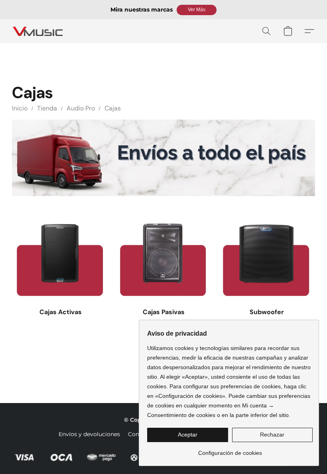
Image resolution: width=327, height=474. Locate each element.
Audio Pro (81, 108)
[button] (197, 10)
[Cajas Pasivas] (163, 253)
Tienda (47, 108)
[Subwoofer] (266, 253)
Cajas (112, 108)
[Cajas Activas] (60, 253)
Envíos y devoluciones (89, 434)
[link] (230, 450)
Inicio (20, 108)
